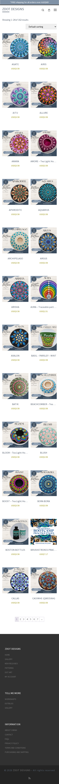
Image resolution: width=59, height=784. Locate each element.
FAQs (7, 739)
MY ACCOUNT (10, 676)
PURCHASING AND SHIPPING (17, 752)
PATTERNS (9, 668)
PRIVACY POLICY (12, 743)
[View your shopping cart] (49, 9)
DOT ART (8, 672)
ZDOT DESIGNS (21, 770)
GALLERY (8, 659)
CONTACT (9, 734)
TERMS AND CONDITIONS (15, 748)
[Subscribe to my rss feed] (29, 778)
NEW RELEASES (11, 663)
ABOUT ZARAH (11, 730)
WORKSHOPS (10, 699)
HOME (7, 655)
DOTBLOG (9, 703)
